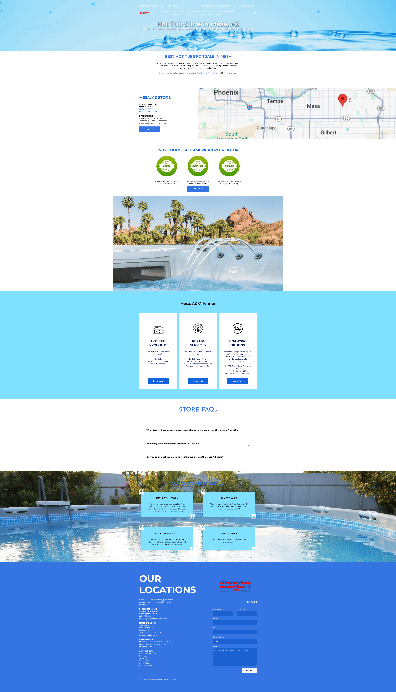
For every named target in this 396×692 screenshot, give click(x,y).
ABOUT (153, 14)
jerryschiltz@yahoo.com (149, 112)
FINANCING (176, 14)
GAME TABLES (215, 11)
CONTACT (208, 14)
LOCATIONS (198, 14)
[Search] (255, 13)
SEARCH (246, 13)
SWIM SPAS (191, 11)
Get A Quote (198, 189)
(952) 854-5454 (249, 6)
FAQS (168, 14)
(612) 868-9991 (145, 109)
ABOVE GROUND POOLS (166, 11)
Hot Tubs (143, 656)
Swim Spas (143, 658)
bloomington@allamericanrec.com (153, 619)
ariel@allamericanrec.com (150, 633)
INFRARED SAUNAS (229, 11)
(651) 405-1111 (179, 6)
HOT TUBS (181, 11)
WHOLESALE (187, 14)
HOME (153, 11)
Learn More (158, 381)
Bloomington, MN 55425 (149, 614)
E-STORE (217, 14)
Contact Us (149, 129)
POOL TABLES (202, 11)
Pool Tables (144, 661)
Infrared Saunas (145, 666)
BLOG (161, 14)
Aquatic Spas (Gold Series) (207, 73)
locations (143, 605)
